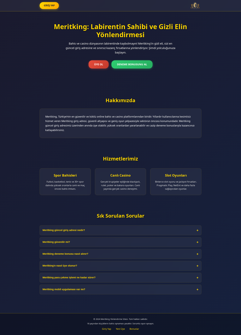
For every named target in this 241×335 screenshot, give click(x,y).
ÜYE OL (98, 64)
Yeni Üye (120, 328)
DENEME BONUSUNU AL (132, 64)
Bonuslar (134, 328)
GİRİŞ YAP (49, 5)
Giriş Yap (106, 328)
